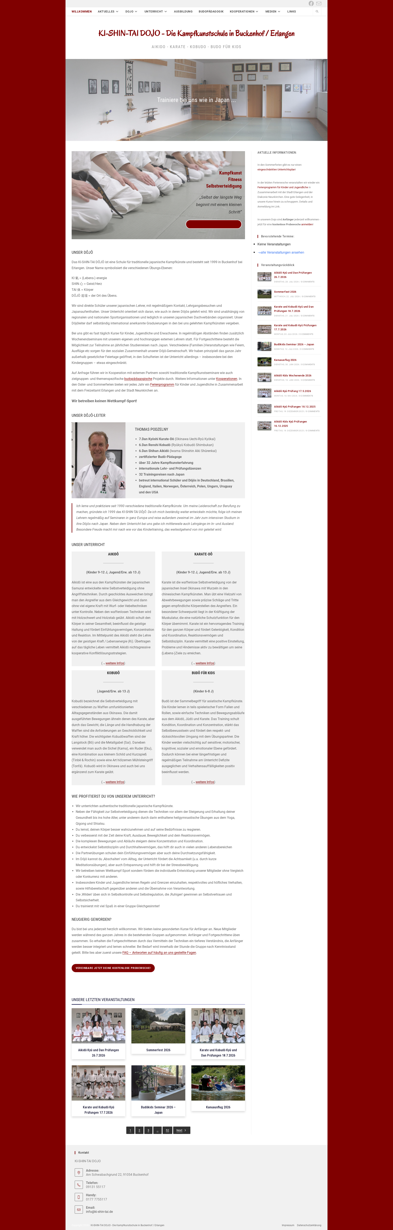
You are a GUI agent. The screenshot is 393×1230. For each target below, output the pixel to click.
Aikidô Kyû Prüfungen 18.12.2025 (294, 406)
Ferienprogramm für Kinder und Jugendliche (282, 187)
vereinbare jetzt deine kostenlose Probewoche (214, 224)
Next (179, 1130)
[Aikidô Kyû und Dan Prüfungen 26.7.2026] (264, 276)
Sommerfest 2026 (285, 291)
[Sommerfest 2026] (264, 294)
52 (167, 1130)
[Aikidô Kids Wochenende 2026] (264, 377)
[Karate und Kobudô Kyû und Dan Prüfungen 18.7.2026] (264, 311)
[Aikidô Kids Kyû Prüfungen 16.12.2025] (264, 425)
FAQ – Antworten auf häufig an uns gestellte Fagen (159, 953)
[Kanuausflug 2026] (264, 362)
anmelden (307, 224)
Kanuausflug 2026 (285, 359)
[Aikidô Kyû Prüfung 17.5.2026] (264, 393)
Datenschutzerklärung (309, 1225)
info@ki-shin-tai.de (99, 1212)
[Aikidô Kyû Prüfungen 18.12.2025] (264, 408)
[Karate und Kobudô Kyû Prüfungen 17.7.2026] (264, 329)
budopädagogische (138, 379)
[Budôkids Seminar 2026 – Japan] (264, 346)
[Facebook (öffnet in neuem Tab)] (311, 3)
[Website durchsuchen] (317, 12)
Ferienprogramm (162, 384)
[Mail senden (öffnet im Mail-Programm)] (318, 3)
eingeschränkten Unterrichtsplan (276, 169)
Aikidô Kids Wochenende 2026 (293, 375)
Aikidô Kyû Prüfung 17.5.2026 (292, 391)
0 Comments (308, 282)
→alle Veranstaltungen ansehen (280, 252)
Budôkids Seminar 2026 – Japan (294, 344)
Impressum (288, 1225)
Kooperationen (226, 379)
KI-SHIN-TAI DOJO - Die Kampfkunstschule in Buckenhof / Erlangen (196, 33)
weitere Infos (115, 663)
